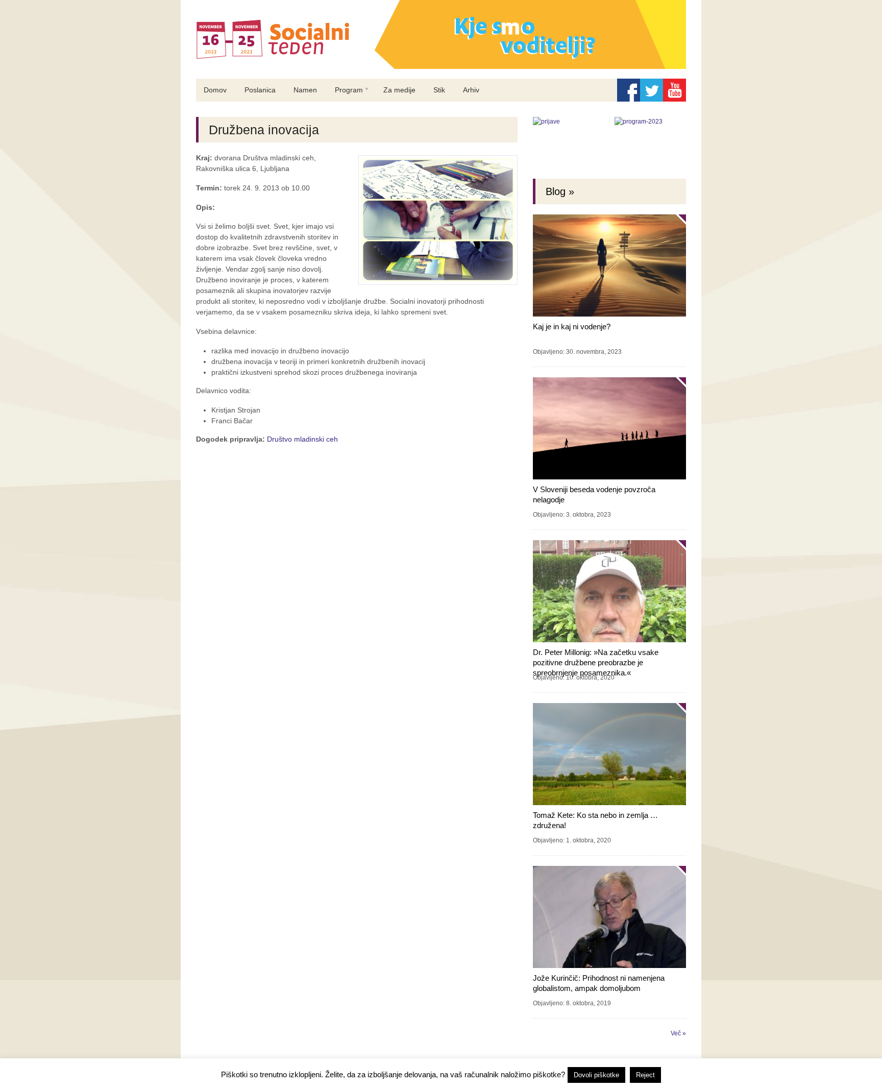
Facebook (628, 90)
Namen (305, 90)
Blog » (560, 191)
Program (345, 94)
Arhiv (471, 90)
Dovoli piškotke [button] (596, 1075)
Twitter (651, 90)
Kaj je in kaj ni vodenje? (571, 326)
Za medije (399, 90)
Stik (439, 90)
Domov (215, 90)
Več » (678, 1033)
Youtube (674, 90)
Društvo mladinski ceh (302, 439)
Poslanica (260, 90)
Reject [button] (645, 1075)
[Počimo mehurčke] (441, 66)
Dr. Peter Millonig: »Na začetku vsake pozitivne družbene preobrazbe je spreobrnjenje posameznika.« (595, 662)
